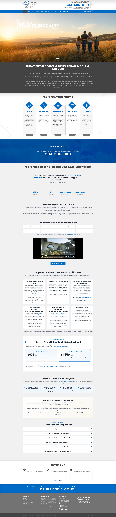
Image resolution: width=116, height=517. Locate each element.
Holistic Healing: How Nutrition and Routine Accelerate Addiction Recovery (48, 499)
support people (81, 314)
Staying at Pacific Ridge (47, 11)
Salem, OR (72, 76)
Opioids (67, 227)
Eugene (75, 78)
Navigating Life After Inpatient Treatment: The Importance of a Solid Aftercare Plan (48, 502)
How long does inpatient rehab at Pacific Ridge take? (57, 433)
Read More (29, 134)
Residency (25, 501)
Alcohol (31, 227)
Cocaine (49, 231)
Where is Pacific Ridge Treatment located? (57, 429)
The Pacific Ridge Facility (28, 502)
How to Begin (58, 11)
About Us (65, 11)
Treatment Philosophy (33, 11)
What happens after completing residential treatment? (57, 451)
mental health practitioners (84, 297)
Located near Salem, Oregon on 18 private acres (38, 403)
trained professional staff (59, 313)
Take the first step (57, 263)
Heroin (85, 227)
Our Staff (25, 503)
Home (25, 11)
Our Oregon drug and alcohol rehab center (36, 76)
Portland (67, 78)
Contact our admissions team (50, 366)
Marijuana (85, 231)
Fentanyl (49, 227)
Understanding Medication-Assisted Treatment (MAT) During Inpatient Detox (48, 506)
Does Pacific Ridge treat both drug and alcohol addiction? (57, 438)
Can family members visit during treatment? (57, 442)
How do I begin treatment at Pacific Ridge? (57, 446)
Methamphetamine (31, 231)
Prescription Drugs (67, 231)
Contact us (70, 234)
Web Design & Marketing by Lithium (49, 515)
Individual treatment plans (63, 381)
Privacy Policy (26, 506)
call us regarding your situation (61, 346)
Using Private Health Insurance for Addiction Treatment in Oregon (47, 509)
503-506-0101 (77, 5)
